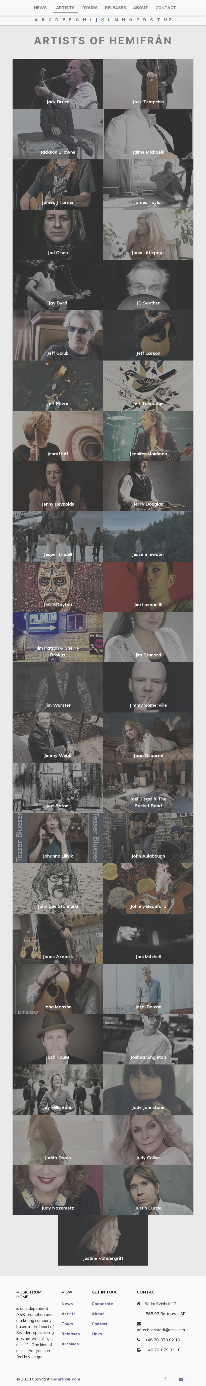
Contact (166, 7)
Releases (115, 7)
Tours (90, 7)
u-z (167, 19)
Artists (65, 7)
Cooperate (102, 1303)
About (140, 7)
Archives (70, 1343)
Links (97, 1333)
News (40, 7)
